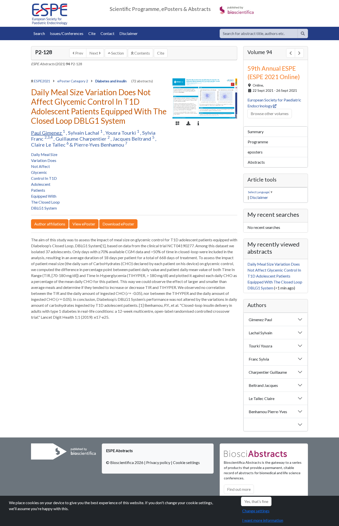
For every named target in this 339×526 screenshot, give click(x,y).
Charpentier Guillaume (268, 372)
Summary (256, 131)
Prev (78, 53)
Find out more (239, 489)
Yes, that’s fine (256, 501)
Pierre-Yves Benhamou (99, 145)
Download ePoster (118, 223)
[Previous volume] (290, 53)
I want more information (262, 520)
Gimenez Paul (260, 319)
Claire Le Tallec (49, 145)
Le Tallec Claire (261, 398)
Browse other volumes (270, 113)
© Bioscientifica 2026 (125, 462)
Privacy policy (158, 462)
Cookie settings (186, 462)
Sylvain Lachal (84, 133)
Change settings (256, 510)
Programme (258, 141)
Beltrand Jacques (263, 385)
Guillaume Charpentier (81, 139)
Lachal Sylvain (260, 332)
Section (117, 53)
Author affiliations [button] (49, 223)
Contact (107, 33)
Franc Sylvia (259, 359)
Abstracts (256, 162)
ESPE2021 (42, 81)
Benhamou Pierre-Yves (268, 411)
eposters (255, 152)
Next (94, 53)
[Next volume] (299, 53)
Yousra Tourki (121, 133)
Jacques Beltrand (132, 139)
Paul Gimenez (47, 133)
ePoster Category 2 (73, 81)
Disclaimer (128, 33)
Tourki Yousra (260, 345)
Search (39, 33)
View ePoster (83, 223)
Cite (92, 33)
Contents (142, 53)
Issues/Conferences (66, 33)
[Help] (303, 33)
